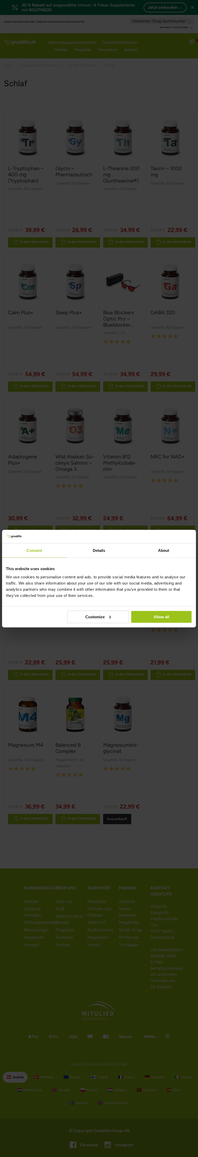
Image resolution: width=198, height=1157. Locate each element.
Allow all (161, 616)
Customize (95, 616)
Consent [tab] (34, 550)
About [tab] (163, 550)
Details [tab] (99, 550)
